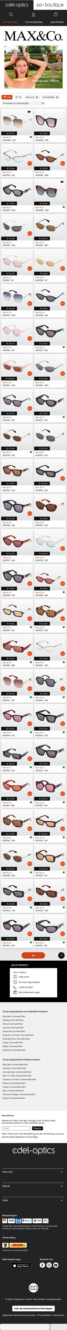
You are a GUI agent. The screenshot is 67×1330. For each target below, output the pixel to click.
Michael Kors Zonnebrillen (16, 1039)
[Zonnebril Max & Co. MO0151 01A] (50, 925)
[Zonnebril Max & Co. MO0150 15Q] (17, 155)
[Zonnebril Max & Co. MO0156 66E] (17, 645)
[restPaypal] (27, 1221)
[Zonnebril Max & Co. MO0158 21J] (50, 260)
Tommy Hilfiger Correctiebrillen (19, 1094)
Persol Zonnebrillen (13, 1024)
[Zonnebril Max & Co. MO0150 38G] (50, 645)
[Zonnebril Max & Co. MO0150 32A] (17, 225)
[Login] (33, 14)
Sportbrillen (57, 22)
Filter (9, 97)
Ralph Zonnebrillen (13, 1046)
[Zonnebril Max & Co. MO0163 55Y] (17, 715)
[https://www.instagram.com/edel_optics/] (49, 1265)
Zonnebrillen (10, 22)
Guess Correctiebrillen (14, 1087)
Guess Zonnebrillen (13, 1042)
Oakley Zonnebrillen (13, 1020)
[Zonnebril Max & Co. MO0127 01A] (50, 330)
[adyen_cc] (4, 1221)
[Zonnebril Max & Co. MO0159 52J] (17, 610)
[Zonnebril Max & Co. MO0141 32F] (17, 680)
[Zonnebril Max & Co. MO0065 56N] (50, 190)
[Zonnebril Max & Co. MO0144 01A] (17, 890)
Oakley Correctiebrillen (14, 1068)
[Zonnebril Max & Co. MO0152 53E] (50, 610)
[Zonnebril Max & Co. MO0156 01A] (17, 750)
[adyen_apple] (45, 1221)
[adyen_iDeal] (37, 1221)
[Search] (11, 14)
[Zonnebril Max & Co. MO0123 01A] (50, 400)
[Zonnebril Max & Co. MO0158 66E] (50, 575)
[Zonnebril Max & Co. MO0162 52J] (50, 855)
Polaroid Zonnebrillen (14, 1031)
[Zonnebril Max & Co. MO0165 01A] (17, 400)
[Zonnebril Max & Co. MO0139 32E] (17, 855)
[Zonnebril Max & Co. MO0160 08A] (50, 365)
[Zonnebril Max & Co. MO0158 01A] (50, 295)
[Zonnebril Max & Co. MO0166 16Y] (17, 330)
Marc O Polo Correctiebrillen (17, 1075)
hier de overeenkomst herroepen (33, 1308)
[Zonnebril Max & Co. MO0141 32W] (17, 295)
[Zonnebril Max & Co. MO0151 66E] (17, 785)
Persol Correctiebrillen (14, 1083)
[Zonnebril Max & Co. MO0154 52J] (50, 820)
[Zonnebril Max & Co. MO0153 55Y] (50, 785)
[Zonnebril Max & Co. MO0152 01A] (17, 925)
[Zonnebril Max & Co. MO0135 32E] (17, 435)
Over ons (7, 1171)
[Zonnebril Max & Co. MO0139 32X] (50, 540)
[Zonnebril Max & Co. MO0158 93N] (50, 155)
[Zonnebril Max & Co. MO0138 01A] (17, 575)
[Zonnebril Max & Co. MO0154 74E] (17, 365)
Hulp (5, 1200)
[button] (17, 5)
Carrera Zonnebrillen (13, 1027)
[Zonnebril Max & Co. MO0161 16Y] (17, 260)
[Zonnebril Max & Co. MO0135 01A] (50, 435)
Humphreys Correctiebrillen (17, 1072)
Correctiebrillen (34, 22)
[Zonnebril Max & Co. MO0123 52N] (17, 190)
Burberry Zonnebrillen (14, 1050)
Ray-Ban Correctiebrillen (15, 1064)
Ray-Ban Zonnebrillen (14, 1016)
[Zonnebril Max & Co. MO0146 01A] (17, 505)
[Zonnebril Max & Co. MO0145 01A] (50, 715)
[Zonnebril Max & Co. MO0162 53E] (17, 820)
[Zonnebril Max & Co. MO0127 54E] (17, 540)
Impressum (59, 1315)
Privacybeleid (44, 1315)
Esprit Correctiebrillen (14, 1098)
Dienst (6, 1186)
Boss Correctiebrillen (13, 1090)
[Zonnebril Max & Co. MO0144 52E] (50, 890)
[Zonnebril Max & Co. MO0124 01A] (50, 750)
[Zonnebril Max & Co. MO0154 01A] (50, 470)
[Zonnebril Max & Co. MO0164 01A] (50, 680)
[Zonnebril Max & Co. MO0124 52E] (17, 470)
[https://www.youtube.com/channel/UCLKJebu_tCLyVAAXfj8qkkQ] (55, 1265)
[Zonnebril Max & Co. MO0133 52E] (50, 505)
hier (36, 1137)
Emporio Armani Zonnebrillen (18, 1035)
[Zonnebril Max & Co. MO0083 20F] (17, 120)
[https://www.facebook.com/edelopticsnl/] (42, 1265)
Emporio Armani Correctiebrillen (19, 1079)
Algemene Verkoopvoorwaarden (19, 1315)
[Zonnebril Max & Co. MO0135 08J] (50, 225)
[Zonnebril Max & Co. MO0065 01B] (50, 120)
